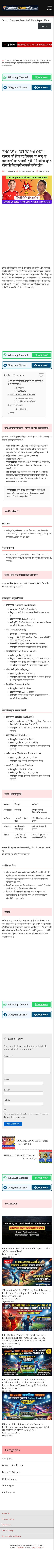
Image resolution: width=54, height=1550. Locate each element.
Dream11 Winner (11, 1472)
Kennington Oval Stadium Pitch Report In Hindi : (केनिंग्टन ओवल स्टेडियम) (26, 1250)
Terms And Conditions (11, 1536)
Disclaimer (6, 1524)
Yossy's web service (37, 1547)
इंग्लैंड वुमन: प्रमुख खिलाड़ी (25, 398)
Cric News (7, 1458)
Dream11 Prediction (12, 1465)
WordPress (20, 1547)
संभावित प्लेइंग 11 (15, 383)
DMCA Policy (7, 1530)
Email (7, 1089)
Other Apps (8, 1485)
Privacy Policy (8, 1519)
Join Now (42, 77)
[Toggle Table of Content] (40, 375)
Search (44, 25)
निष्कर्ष (12, 412)
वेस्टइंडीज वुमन (22, 390)
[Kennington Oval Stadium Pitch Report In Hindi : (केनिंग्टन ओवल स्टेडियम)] (27, 1230)
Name (7, 1079)
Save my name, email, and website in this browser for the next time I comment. (26, 1115)
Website (7, 1100)
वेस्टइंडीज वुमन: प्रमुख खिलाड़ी (26, 401)
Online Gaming (10, 1478)
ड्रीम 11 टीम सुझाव (16, 405)
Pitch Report (9, 171)
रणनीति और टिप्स (22, 409)
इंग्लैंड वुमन (21, 388)
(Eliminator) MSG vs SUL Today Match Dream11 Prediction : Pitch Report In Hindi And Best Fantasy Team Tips (26, 1293)
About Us (5, 1513)
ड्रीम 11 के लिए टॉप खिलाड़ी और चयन (22, 394)
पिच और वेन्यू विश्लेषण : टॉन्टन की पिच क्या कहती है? (26, 380)
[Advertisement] (27, 121)
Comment (8, 1056)
